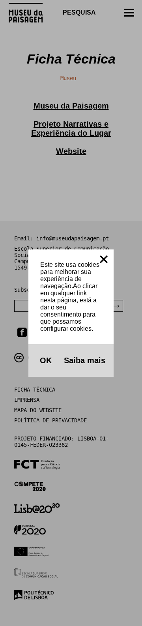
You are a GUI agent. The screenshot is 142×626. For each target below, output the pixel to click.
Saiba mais (83, 360)
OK (44, 360)
